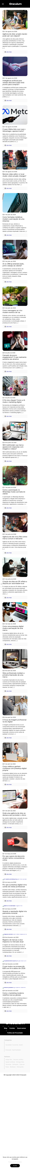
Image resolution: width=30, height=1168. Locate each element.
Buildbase (13, 1067)
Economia (15, 1045)
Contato (12, 1028)
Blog (5, 1028)
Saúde (21, 1045)
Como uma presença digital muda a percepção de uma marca (13, 628)
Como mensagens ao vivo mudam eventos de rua (12, 311)
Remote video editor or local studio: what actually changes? (14, 175)
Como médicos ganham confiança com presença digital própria (15, 768)
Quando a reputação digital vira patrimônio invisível (15, 912)
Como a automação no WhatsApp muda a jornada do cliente (14, 492)
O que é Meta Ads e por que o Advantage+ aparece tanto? (14, 130)
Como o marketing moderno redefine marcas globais (13, 994)
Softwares (15, 1064)
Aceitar (15, 1165)
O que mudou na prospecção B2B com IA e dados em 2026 (14, 967)
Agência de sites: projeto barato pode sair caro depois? (15, 35)
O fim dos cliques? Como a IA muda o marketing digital (14, 401)
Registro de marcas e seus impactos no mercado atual (13, 941)
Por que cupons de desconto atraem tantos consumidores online (14, 858)
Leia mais (9, 52)
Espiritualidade (16, 1050)
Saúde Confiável (10, 1062)
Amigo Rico (9, 1059)
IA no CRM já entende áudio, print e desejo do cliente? (13, 265)
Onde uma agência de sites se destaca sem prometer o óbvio (14, 814)
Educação (8, 1050)
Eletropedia (20, 1067)
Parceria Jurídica (18, 1059)
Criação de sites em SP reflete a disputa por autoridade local (15, 582)
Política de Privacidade (15, 1033)
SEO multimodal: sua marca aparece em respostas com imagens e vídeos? (13, 447)
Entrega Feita (20, 1062)
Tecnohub (8, 1064)
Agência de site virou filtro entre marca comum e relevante (15, 538)
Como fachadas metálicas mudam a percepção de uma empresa (13, 219)
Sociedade (9, 1045)
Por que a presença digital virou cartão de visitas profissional (15, 886)
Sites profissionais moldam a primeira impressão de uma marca (13, 675)
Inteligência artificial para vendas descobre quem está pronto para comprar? (13, 82)
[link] (15, 1022)
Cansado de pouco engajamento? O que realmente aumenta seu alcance (14, 357)
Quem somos (21, 1028)
